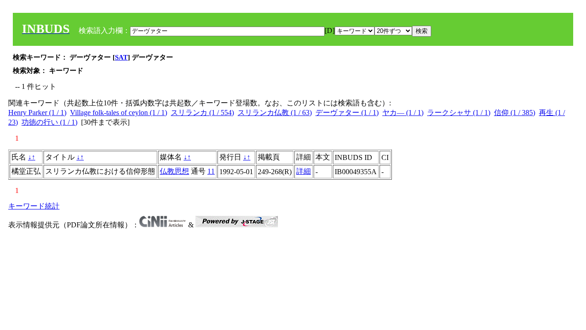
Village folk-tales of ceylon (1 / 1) (118, 112)
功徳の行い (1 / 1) (49, 122)
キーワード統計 (34, 206)
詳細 (303, 171)
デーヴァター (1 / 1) (347, 112)
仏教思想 (174, 171)
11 (211, 171)
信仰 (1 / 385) (514, 112)
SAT (121, 57)
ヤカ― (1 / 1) (402, 112)
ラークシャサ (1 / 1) (458, 112)
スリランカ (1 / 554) (202, 112)
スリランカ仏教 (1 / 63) (275, 112)
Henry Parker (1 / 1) (37, 112)
